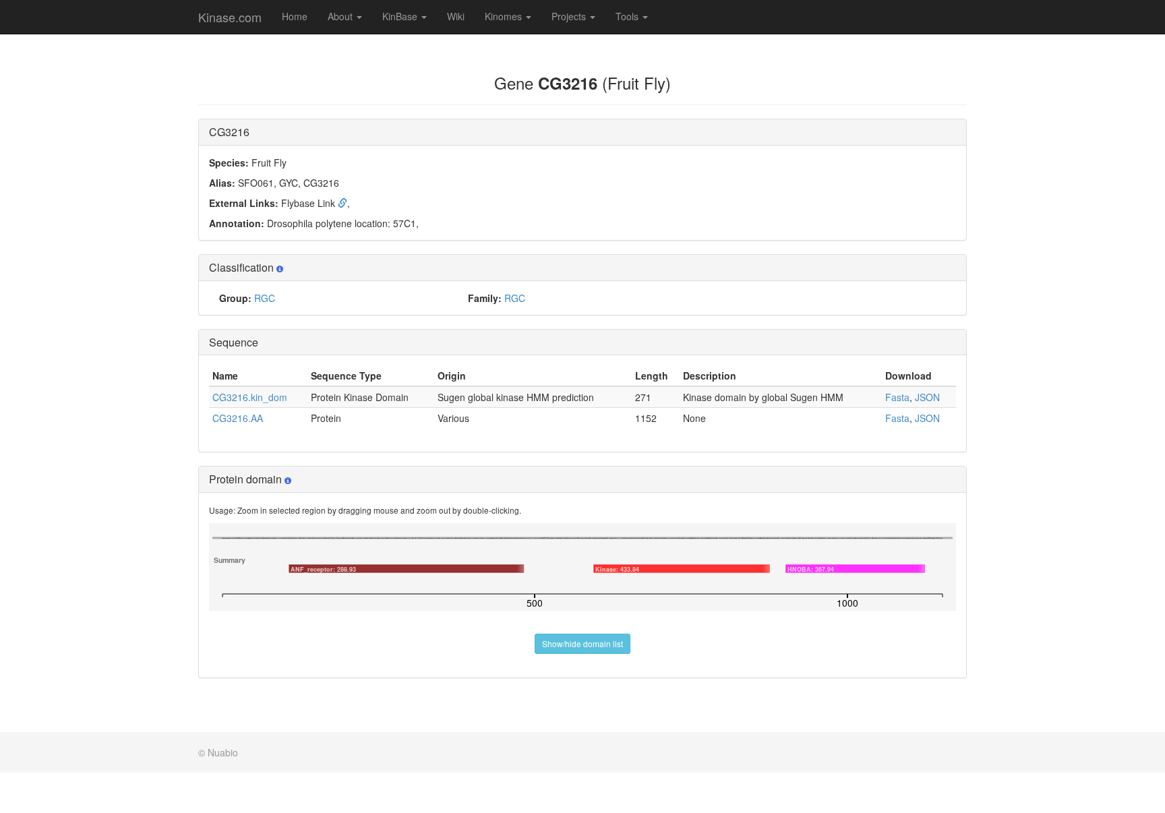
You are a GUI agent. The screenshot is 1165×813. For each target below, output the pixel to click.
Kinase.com (230, 17)
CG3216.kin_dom (249, 397)
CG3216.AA (237, 418)
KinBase (401, 16)
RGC (264, 298)
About (341, 16)
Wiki (456, 16)
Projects (570, 16)
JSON (927, 397)
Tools (628, 16)
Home (294, 16)
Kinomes (505, 16)
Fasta (897, 397)
